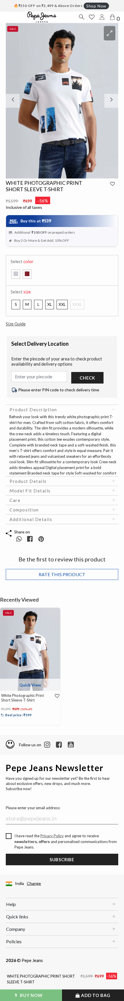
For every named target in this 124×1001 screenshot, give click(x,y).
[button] (14, 100)
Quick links (17, 916)
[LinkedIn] (47, 745)
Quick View (30, 684)
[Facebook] (59, 745)
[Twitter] (71, 745)
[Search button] (81, 17)
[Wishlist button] (92, 17)
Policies (14, 941)
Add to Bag (95, 995)
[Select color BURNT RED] (27, 274)
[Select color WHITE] (16, 274)
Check (87, 377)
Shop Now (96, 5)
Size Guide (16, 323)
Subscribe (62, 859)
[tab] (62, 409)
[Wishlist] (54, 695)
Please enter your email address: (33, 807)
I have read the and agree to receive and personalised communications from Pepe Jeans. (65, 841)
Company (15, 929)
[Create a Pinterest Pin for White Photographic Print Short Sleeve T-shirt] (41, 539)
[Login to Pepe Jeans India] (102, 17)
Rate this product (62, 574)
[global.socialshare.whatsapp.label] (19, 539)
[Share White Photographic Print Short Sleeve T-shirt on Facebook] (30, 539)
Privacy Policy (52, 835)
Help (11, 904)
